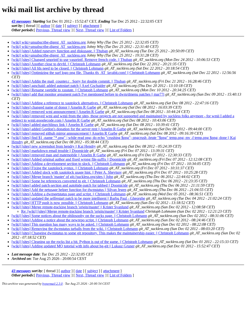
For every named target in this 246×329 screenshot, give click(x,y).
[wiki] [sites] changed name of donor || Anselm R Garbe (54, 107)
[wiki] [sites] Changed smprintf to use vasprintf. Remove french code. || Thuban (72, 60)
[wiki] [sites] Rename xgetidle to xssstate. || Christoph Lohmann (60, 90)
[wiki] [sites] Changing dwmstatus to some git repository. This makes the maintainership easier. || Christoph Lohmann (100, 233)
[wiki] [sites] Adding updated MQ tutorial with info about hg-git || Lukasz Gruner (73, 246)
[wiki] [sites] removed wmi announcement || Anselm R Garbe (58, 112)
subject (72, 26)
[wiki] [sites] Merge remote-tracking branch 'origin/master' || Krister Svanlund (70, 207)
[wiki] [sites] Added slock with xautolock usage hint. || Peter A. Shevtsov (67, 172)
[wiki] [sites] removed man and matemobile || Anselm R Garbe (59, 155)
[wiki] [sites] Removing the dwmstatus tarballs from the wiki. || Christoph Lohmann (75, 229)
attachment (91, 26)
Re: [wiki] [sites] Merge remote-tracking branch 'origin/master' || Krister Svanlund (82, 211)
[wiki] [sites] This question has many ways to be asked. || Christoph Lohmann (70, 224)
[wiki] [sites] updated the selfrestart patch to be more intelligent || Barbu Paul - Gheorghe (78, 198)
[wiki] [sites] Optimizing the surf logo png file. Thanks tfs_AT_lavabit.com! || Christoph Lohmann (86, 73)
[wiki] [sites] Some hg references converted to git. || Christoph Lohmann (66, 181)
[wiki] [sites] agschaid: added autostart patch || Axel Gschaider (58, 86)
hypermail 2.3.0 (52, 283)
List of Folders (121, 30)
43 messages (21, 21)
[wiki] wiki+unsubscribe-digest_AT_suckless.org (49, 42)
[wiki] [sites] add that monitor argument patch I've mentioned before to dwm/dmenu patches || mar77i (88, 94)
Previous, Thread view (53, 30)
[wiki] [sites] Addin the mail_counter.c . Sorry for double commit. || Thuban (69, 81)
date (58, 26)
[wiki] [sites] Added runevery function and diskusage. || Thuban (60, 51)
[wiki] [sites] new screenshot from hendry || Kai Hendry (54, 146)
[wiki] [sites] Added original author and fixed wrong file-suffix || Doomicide (69, 159)
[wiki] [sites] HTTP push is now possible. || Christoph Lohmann (60, 203)
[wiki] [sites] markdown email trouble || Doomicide (50, 151)
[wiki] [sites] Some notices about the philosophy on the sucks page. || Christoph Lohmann (79, 216)
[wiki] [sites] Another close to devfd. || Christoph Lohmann (56, 64)
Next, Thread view (90, 30)
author (45, 26)
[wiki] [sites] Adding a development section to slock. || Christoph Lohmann (68, 164)
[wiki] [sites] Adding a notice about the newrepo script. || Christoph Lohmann (70, 220)
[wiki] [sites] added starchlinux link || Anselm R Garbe (53, 125)
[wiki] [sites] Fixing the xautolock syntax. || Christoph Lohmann (60, 168)
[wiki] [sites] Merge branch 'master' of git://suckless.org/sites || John (62, 177)
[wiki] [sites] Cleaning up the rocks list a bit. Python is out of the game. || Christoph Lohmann (82, 242)
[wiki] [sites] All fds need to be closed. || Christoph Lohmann (58, 68)
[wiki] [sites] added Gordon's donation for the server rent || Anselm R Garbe (69, 129)
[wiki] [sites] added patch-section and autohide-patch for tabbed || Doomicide (70, 185)
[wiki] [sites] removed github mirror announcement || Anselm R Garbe (64, 133)
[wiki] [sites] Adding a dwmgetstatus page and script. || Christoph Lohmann (69, 194)
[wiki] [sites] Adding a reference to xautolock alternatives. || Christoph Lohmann (72, 103)
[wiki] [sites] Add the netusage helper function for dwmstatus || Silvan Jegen (69, 190)
